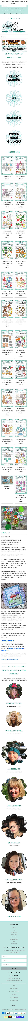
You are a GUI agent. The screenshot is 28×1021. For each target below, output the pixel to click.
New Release (14, 939)
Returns (4, 11)
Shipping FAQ (18, 11)
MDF (14, 941)
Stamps (14, 927)
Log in (24, 11)
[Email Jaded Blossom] (19, 18)
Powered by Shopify (20, 1009)
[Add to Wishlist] (12, 157)
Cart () (15, 13)
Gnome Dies (14, 152)
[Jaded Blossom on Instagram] (17, 18)
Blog (5, 8)
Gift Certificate (19, 8)
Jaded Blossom (10, 1009)
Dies (14, 930)
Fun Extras (14, 937)
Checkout (21, 13)
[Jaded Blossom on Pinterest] (14, 18)
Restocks (14, 944)
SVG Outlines (10, 8)
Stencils (14, 934)
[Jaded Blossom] (14, 27)
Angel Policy (10, 11)
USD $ (13, 1005)
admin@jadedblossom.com (9, 659)
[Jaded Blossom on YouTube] (11, 18)
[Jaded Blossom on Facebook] (9, 18)
